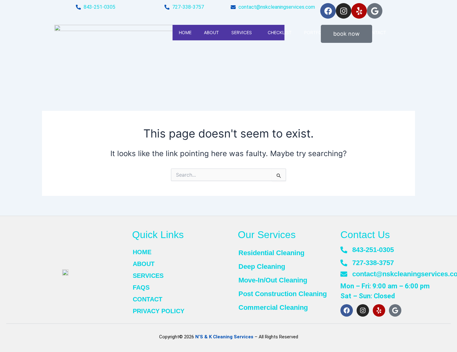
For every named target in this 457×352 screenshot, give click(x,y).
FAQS (141, 287)
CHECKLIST (280, 32)
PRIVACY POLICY (158, 311)
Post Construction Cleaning (282, 294)
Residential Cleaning (271, 253)
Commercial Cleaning (273, 307)
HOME (185, 32)
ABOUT (211, 32)
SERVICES (241, 32)
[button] (254, 32)
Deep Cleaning (261, 266)
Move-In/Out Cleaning (272, 280)
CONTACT (147, 299)
